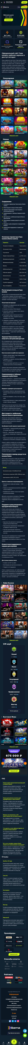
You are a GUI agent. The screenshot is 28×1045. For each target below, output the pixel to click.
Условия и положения (14, 1001)
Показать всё (14, 771)
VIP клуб (14, 1018)
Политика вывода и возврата (14, 1005)
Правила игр (14, 1009)
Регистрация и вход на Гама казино (13, 207)
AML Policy (14, 1003)
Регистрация (24, 7)
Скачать (24, 2)
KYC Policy (14, 997)
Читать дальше (14, 711)
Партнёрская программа (14, 1033)
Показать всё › (14, 135)
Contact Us (14, 1016)
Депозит (14, 1042)
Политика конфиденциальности (14, 1007)
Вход (19, 7)
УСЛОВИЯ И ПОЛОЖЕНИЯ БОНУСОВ (14, 999)
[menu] (1, 7)
